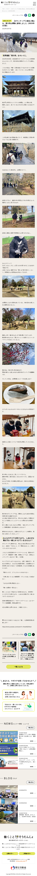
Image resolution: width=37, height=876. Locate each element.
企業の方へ (10, 853)
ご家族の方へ (27, 853)
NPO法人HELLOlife (20, 861)
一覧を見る (30, 727)
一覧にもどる (18, 667)
